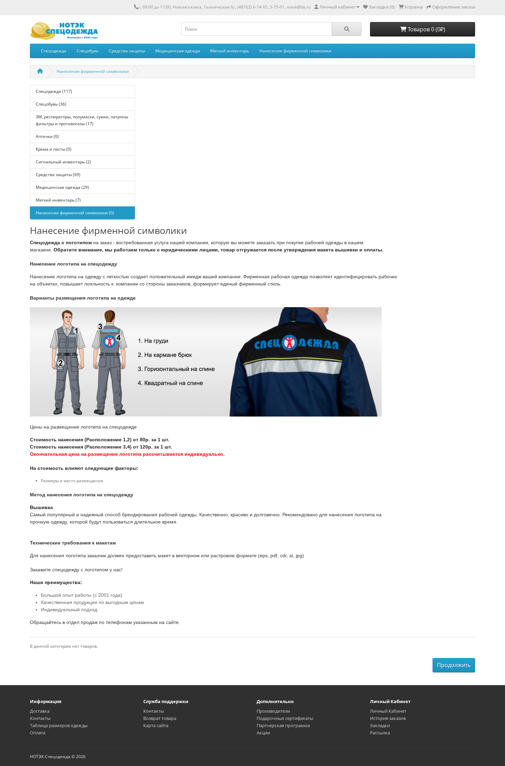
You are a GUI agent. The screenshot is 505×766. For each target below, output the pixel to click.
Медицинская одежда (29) (62, 187)
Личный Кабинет (388, 711)
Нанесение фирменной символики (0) (75, 213)
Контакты (40, 718)
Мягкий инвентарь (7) (58, 200)
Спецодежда (53, 51)
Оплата (37, 733)
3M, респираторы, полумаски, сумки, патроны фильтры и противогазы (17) (82, 120)
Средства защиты (127, 51)
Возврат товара (159, 718)
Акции (263, 733)
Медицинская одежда (177, 51)
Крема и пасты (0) (53, 149)
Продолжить (454, 665)
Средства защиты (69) (58, 174)
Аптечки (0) (47, 136)
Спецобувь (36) (51, 104)
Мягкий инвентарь (229, 51)
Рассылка (380, 733)
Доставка (39, 711)
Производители (273, 711)
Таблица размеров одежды (59, 725)
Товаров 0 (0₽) (425, 29)
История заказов (388, 718)
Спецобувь (88, 51)
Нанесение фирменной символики (295, 51)
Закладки (380, 725)
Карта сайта (155, 725)
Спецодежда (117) (54, 91)
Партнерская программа (283, 725)
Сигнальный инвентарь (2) (63, 162)
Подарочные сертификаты (285, 718)
